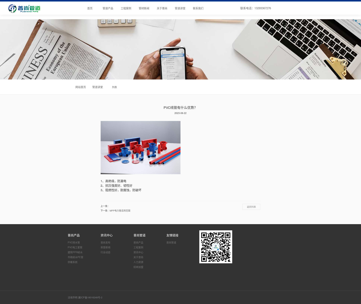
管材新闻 (144, 8)
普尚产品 (138, 242)
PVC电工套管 (75, 247)
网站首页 (80, 87)
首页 (90, 8)
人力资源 (138, 262)
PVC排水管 (74, 242)
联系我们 (198, 8)
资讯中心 (138, 252)
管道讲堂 (180, 8)
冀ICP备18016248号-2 (90, 297)
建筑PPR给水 (75, 252)
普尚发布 (105, 242)
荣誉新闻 (105, 247)
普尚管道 (171, 242)
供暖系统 (72, 262)
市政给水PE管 (75, 257)
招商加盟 (138, 267)
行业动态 (105, 252)
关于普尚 (162, 8)
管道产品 (108, 8)
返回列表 (251, 206)
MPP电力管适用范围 (120, 210)
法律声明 (72, 297)
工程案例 (126, 8)
